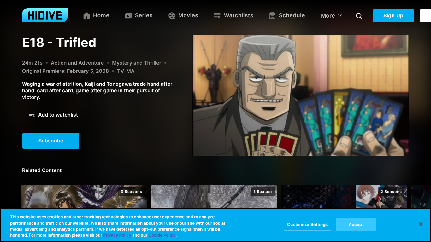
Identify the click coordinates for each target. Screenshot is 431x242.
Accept (356, 224)
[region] (215, 225)
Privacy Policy (117, 235)
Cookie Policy (161, 235)
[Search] (359, 16)
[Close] (421, 224)
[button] (53, 115)
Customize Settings (307, 224)
